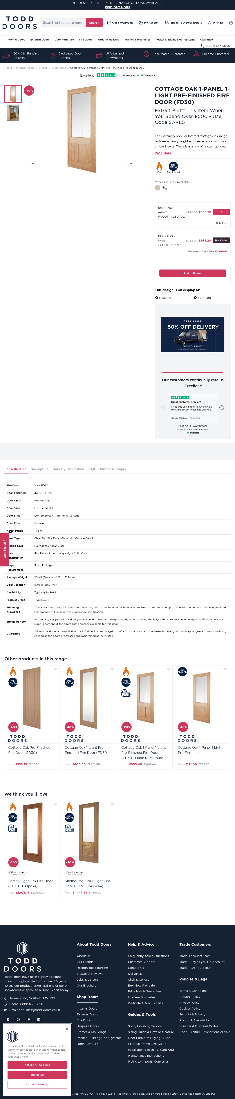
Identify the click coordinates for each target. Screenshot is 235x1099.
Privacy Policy (189, 1002)
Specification (16, 469)
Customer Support (141, 962)
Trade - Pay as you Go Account (202, 962)
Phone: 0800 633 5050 (25, 1004)
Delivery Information (68, 469)
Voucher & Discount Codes (198, 1026)
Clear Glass (59, 67)
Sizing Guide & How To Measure (151, 1032)
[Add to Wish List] (55, 669)
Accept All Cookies (37, 1064)
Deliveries (135, 973)
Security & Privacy (192, 1014)
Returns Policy (189, 996)
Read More (163, 153)
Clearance (206, 39)
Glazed (43, 67)
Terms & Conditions (193, 990)
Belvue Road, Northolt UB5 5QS (31, 998)
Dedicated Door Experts (145, 1003)
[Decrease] (216, 212)
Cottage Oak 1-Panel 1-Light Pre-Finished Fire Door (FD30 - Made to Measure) (143, 753)
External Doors (39, 39)
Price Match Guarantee (169, 54)
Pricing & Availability (194, 1020)
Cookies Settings (37, 1084)
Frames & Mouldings (137, 39)
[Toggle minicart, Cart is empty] (231, 22)
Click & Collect (138, 979)
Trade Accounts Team (195, 956)
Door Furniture (64, 39)
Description (39, 469)
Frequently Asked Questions (148, 956)
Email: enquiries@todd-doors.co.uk (34, 1010)
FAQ (91, 469)
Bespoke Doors (88, 1026)
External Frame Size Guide (147, 1043)
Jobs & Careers (87, 979)
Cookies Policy (189, 1008)
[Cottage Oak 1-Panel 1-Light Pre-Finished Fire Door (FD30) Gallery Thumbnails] (13, 103)
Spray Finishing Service (145, 1026)
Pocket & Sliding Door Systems (175, 39)
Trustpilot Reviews (90, 973)
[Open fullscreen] (82, 129)
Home (8, 67)
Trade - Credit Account (196, 967)
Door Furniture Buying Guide (149, 1038)
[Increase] (226, 212)
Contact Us (136, 967)
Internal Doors (16, 39)
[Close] (67, 1029)
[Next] (131, 163)
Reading (165, 297)
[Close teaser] (10, 531)
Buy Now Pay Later (142, 985)
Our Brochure (86, 985)
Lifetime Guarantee (216, 54)
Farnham (204, 297)
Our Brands (85, 962)
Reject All (37, 1074)
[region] (37, 1059)
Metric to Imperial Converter (148, 1061)
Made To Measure (108, 39)
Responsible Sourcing (92, 967)
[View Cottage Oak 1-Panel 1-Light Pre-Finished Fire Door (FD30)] (13, 94)
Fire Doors (85, 39)
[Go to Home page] (19, 22)
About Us (84, 956)
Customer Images (113, 469)
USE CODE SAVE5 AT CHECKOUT (117, 7)
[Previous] (33, 163)
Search (94, 22)
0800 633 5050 (218, 45)
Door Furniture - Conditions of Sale (204, 1032)
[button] (4, 549)
